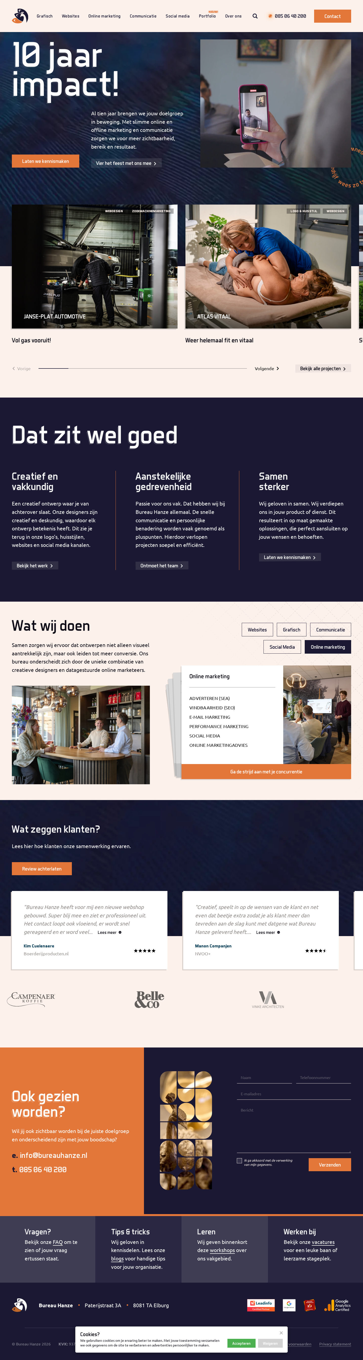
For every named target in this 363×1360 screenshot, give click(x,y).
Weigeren (270, 1343)
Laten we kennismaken (45, 161)
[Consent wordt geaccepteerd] (281, 1332)
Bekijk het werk (32, 565)
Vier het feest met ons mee (123, 163)
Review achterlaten (41, 869)
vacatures (323, 1241)
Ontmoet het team (159, 565)
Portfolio (207, 15)
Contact (332, 16)
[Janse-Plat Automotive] (95, 278)
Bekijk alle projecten (320, 368)
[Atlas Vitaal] (268, 278)
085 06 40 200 (290, 16)
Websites (71, 15)
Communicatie (143, 15)
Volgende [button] (264, 368)
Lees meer (107, 932)
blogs (117, 1258)
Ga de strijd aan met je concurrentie (266, 771)
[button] (53, 368)
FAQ (58, 1241)
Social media (178, 15)
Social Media (282, 647)
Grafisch (45, 15)
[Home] (20, 16)
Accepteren (241, 1343)
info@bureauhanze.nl (49, 1155)
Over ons (233, 15)
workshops (222, 1250)
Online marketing (104, 15)
